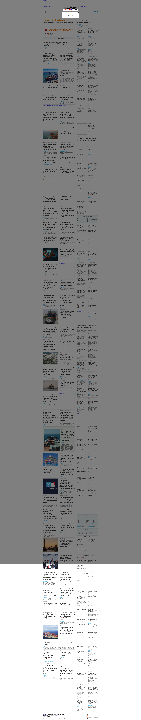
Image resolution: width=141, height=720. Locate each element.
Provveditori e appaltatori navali (91, 532)
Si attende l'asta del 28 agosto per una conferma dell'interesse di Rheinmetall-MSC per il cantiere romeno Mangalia (67, 300)
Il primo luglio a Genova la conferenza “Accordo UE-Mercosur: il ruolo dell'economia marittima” (82, 542)
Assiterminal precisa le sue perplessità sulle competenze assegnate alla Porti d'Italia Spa (81, 676)
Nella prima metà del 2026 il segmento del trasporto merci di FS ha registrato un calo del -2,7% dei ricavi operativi (67, 416)
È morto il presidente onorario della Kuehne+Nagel (86, 21)
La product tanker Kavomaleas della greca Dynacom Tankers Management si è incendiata (81, 640)
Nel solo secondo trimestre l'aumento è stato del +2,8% (81, 668)
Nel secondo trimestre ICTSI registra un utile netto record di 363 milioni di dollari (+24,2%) (81, 304)
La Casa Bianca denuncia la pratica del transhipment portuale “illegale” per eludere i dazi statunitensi (58, 44)
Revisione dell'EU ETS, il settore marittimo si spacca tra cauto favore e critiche (49, 655)
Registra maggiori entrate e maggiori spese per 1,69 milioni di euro (81, 357)
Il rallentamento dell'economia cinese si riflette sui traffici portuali (66, 73)
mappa (94, 526)
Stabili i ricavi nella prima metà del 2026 (50, 291)
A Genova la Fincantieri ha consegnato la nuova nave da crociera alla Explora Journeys (66, 577)
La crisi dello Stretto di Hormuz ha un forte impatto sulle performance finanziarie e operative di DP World (67, 213)
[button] (97, 11)
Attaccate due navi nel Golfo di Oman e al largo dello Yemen (67, 283)
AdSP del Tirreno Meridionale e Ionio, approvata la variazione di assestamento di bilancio (81, 350)
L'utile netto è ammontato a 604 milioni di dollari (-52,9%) (81, 395)
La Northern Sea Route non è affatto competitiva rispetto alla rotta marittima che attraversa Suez (49, 299)
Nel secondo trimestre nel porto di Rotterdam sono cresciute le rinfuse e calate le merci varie (50, 592)
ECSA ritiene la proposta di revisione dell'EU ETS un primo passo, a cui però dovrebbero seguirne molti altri (50, 669)
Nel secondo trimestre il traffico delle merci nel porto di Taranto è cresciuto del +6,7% (93, 72)
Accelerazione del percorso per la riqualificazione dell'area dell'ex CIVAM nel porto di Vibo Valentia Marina (81, 205)
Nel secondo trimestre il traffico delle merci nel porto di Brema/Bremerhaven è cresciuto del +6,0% (57, 87)
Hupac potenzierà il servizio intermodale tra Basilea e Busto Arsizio (93, 60)
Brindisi (79, 521)
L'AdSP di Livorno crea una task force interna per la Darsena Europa (87, 140)
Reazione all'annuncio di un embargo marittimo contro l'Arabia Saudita (81, 602)
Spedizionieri (79, 532)
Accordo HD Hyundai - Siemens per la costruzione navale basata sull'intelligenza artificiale (66, 559)
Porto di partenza (92, 218)
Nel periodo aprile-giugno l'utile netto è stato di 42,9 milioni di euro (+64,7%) (92, 318)
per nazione (92, 221)
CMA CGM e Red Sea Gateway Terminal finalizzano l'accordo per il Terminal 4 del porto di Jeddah (67, 57)
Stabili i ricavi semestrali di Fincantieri (47, 470)
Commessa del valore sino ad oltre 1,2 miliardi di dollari (81, 628)
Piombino (87, 524)
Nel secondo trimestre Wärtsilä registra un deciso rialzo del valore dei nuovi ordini (92, 609)
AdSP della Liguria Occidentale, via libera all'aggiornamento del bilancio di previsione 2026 (92, 662)
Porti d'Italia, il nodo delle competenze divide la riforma (57, 643)
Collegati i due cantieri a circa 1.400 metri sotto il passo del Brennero (92, 383)
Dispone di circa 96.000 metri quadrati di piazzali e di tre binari (81, 369)
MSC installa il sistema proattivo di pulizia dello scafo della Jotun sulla (81, 152)
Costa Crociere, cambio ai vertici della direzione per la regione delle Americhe (93, 128)
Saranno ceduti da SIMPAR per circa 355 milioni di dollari (93, 435)
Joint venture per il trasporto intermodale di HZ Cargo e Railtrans (92, 289)
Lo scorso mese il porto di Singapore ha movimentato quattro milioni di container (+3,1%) (67, 146)
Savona (94, 520)
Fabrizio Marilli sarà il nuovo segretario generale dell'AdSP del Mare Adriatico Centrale (81, 337)
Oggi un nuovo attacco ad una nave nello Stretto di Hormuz (81, 634)
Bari (78, 520)
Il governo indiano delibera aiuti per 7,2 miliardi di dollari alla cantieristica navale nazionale (67, 527)
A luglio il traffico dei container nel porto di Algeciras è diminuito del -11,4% (81, 60)
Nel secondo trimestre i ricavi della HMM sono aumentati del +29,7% (50, 239)
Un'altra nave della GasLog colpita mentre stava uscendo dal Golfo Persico (92, 304)
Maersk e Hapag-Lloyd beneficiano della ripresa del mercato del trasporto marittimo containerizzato (67, 253)
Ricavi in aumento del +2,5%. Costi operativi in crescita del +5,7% (92, 118)
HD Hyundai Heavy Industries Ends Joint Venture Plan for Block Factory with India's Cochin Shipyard (81, 563)
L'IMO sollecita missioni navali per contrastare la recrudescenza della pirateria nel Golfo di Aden (50, 57)
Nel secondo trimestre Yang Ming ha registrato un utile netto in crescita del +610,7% (50, 285)
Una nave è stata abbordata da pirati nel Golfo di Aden (66, 97)
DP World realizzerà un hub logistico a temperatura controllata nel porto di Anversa (93, 256)
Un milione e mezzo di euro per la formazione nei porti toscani (93, 349)
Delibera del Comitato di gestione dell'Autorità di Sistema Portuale (81, 433)
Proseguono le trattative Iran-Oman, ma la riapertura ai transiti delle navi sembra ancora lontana (67, 335)
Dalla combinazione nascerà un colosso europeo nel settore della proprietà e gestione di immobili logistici (66, 363)
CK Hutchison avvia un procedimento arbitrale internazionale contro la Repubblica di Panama (50, 117)
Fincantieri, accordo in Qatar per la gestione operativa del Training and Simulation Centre (92, 594)
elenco (83, 526)
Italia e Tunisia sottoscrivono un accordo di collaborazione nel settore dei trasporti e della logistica (93, 365)
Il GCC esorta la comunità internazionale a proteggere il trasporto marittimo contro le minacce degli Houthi (81, 595)
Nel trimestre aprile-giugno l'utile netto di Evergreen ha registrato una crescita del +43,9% (67, 240)
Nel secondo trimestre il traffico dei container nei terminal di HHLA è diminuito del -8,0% (92, 113)
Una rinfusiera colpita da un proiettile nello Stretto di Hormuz (81, 278)
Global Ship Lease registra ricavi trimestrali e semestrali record (81, 255)
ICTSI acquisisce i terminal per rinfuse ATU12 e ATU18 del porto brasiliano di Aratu (92, 429)
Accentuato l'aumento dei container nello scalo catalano (81, 410)
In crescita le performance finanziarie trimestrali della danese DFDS (80, 113)
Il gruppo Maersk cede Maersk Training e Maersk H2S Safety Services (93, 203)
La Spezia (87, 520)
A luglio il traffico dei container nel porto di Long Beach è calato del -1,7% (81, 97)
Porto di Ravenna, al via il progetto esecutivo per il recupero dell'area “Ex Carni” (92, 45)
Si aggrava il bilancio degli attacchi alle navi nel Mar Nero (93, 621)
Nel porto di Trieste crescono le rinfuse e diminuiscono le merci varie (67, 512)
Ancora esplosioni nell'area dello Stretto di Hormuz (67, 329)
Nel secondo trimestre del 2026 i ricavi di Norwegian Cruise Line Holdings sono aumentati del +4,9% (66, 458)
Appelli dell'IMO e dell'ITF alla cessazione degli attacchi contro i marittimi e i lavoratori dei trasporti (81, 701)
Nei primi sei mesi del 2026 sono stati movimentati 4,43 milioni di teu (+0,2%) (81, 296)
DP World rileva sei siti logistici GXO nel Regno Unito (81, 241)
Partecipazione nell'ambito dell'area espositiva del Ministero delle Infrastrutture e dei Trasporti (81, 51)
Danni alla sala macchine (92, 309)
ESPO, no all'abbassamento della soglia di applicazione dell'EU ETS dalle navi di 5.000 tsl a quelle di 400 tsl (66, 670)
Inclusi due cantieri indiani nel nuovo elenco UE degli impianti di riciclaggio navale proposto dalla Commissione (66, 544)
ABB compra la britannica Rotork (92, 674)
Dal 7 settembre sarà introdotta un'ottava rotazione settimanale (92, 65)
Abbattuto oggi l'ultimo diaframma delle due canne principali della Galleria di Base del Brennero (92, 376)
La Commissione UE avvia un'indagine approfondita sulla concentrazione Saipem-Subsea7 (58, 604)
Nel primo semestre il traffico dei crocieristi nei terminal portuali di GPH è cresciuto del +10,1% (81, 662)
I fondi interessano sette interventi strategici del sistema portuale (81, 693)
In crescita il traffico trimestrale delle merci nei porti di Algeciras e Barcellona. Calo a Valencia (81, 402)
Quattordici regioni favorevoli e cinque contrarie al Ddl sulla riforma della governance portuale (93, 442)
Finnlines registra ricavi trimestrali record (92, 314)
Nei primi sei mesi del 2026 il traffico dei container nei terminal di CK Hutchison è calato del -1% (50, 226)
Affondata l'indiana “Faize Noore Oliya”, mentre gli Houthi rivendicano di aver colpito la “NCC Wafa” (67, 347)
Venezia (94, 524)
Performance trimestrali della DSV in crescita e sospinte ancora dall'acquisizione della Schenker (80, 492)
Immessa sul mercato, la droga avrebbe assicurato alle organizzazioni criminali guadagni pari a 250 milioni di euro (81, 614)
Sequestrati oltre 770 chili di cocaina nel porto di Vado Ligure (81, 608)
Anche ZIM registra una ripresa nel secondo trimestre (67, 133)
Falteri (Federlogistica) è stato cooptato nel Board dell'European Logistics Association (93, 492)
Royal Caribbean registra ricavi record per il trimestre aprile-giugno (50, 499)
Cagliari (79, 522)
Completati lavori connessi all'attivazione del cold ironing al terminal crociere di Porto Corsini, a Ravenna (92, 192)
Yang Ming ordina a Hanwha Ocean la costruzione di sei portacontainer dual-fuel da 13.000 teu (81, 622)
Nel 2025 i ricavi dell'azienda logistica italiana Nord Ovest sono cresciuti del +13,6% (93, 390)
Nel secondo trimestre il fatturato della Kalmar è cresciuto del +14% (81, 479)
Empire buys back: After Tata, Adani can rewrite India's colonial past (92, 562)
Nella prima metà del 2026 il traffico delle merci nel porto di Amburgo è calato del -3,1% (67, 226)
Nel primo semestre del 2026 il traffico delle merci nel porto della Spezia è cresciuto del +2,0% (50, 200)
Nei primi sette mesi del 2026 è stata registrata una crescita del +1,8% (93, 91)
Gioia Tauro (88, 519)
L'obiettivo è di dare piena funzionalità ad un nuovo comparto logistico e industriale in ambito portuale (92, 52)
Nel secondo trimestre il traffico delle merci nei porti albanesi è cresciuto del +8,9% (67, 471)
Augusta (79, 519)
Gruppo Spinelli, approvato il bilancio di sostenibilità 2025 (86, 326)
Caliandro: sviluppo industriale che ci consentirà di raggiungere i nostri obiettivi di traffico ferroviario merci (50, 621)
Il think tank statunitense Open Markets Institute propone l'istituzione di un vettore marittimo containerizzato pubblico (67, 484)
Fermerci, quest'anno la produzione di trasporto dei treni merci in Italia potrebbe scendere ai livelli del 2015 (50, 528)
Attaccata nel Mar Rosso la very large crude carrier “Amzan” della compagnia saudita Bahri (50, 65)
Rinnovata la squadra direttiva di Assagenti (93, 454)
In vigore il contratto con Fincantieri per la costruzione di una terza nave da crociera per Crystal (50, 331)
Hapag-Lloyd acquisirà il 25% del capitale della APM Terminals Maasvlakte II (67, 116)
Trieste (94, 523)
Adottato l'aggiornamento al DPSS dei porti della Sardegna (81, 428)
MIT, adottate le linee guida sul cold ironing (92, 647)
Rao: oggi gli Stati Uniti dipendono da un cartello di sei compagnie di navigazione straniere (66, 492)
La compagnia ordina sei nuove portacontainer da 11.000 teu (92, 156)
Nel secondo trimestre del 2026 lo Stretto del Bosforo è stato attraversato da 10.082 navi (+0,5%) (50, 398)
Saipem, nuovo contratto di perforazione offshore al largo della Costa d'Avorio (93, 480)
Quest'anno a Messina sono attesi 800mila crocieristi (92, 278)
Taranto (94, 521)
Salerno (94, 519)
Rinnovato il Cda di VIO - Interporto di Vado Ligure (92, 469)
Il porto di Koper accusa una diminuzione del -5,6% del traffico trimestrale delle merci (50, 212)
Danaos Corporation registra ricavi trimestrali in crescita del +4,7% (92, 266)
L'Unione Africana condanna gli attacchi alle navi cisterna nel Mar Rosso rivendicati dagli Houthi (50, 576)
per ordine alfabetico (93, 220)
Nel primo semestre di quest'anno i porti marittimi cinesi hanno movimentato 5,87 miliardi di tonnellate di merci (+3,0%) (66, 631)
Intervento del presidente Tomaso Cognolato (87, 576)
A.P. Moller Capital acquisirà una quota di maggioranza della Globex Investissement (50, 159)
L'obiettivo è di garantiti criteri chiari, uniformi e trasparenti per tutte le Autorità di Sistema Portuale (92, 653)
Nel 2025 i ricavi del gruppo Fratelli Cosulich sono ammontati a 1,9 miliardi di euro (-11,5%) (81, 178)
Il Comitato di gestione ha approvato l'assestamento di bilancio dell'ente (81, 343)
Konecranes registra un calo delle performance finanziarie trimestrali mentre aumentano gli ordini (81, 442)
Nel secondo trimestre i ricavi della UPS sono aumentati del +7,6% (81, 390)
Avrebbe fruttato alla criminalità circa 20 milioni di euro (92, 38)
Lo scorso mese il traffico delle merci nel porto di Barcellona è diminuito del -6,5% (50, 170)
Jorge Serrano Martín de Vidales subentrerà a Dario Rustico (93, 133)
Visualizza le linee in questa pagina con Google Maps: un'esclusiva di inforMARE (65, 33)
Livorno (87, 521)
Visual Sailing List (82, 218)
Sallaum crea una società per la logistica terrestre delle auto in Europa (81, 71)
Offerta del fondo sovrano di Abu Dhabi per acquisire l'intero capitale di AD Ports (67, 170)
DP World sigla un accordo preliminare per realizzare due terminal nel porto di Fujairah (81, 470)
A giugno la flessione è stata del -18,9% (50, 218)
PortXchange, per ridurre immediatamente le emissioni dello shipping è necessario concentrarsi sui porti (50, 514)
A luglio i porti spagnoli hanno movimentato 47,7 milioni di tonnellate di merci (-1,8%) (81, 33)
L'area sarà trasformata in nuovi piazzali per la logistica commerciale (81, 212)
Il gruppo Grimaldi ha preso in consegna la (93, 165)
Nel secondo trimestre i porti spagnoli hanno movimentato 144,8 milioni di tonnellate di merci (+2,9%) (67, 592)
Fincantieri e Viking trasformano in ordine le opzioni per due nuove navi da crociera (50, 98)
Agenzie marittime (80, 533)
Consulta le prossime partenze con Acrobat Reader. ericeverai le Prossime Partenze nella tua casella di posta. (61, 30)
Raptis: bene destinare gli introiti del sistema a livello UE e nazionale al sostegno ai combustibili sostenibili (49, 677)
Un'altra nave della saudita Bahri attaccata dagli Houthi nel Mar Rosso (81, 376)
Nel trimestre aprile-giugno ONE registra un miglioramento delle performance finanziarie (50, 371)
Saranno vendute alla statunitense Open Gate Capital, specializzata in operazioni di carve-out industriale (92, 209)
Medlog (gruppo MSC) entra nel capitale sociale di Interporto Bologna (50, 615)
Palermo (87, 523)
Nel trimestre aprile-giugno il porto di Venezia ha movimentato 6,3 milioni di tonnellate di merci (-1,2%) (81, 228)
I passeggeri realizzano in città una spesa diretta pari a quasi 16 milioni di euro (93, 283)
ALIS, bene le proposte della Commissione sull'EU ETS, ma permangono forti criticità (80, 649)
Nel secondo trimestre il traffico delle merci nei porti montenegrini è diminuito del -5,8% (81, 166)
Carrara (79, 523)
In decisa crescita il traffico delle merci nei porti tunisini (67, 197)
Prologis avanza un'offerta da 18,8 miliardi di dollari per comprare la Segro (66, 357)
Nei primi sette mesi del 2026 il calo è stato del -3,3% (81, 65)
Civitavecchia (80, 524)
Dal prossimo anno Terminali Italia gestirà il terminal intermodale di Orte (81, 364)
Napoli (87, 522)
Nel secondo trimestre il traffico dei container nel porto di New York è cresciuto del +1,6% (81, 290)
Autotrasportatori (89, 533)
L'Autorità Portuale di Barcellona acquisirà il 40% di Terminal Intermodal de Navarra (67, 616)
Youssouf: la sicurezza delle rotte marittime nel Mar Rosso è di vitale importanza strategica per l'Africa (49, 583)
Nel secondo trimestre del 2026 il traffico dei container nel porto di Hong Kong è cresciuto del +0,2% (93, 700)
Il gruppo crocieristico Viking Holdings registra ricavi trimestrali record (81, 85)
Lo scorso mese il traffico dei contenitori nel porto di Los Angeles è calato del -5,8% (93, 85)
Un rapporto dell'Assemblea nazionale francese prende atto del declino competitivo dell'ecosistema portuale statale (50, 417)
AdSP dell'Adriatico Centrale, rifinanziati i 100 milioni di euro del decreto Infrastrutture (81, 687)
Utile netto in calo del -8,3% (93, 395)
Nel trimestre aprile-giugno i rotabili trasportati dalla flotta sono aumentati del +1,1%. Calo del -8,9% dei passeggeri (81, 119)
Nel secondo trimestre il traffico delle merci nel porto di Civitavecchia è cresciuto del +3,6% (50, 146)
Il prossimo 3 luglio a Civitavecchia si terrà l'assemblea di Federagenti (92, 541)
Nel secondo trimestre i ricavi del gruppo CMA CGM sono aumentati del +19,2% (67, 499)
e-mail (56, 715)
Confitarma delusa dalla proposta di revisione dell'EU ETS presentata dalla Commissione (93, 635)
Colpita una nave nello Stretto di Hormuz (67, 158)
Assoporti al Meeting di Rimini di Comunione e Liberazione (81, 45)
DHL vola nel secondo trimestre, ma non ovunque (92, 241)
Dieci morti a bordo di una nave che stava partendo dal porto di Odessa (92, 625)
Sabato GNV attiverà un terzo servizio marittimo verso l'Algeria (81, 266)
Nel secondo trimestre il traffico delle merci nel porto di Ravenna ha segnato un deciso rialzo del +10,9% (93, 228)
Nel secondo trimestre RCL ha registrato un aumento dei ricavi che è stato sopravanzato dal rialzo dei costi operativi (92, 100)
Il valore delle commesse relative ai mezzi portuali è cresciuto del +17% (81, 449)
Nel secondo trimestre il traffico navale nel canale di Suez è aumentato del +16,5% (66, 385)
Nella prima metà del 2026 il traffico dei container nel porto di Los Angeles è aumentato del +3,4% (93, 687)
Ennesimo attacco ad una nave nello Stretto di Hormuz (67, 653)
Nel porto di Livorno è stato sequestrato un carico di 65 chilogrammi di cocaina (93, 33)
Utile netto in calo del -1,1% (93, 106)
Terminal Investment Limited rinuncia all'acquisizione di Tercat (81, 190)
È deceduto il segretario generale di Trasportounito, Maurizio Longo (92, 177)
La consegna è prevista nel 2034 (48, 337)
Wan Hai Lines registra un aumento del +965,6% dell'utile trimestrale (93, 151)
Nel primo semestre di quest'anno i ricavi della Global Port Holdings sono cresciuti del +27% (67, 371)
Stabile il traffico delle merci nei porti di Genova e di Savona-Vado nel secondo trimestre (50, 268)
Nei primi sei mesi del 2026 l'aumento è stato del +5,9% (52, 92)
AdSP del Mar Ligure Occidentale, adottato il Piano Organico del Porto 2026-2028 (93, 336)
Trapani (94, 522)
